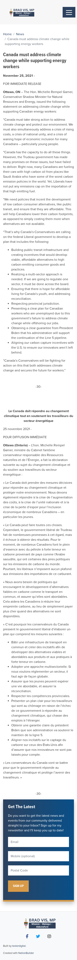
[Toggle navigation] (69, 12)
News (20, 34)
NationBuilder (26, 953)
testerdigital (19, 946)
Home (7, 34)
